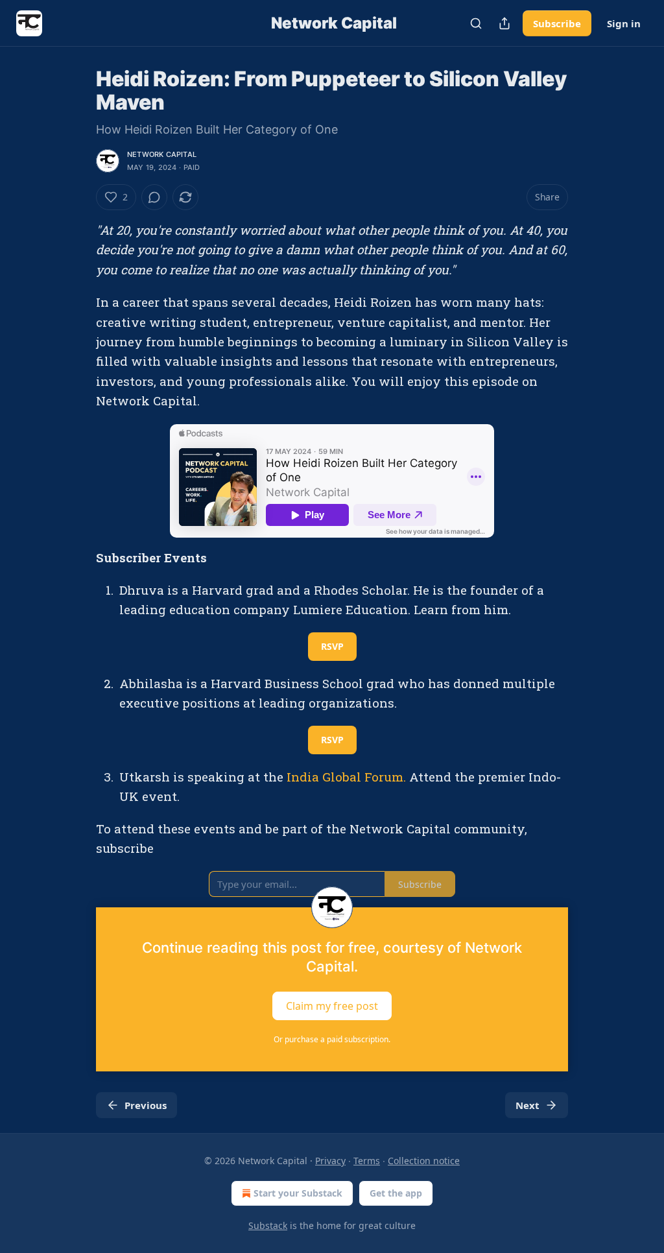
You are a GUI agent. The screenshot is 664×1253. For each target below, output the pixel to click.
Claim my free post (332, 1006)
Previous (145, 1105)
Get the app (396, 1193)
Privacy (330, 1160)
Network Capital (161, 154)
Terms (366, 1160)
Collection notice (424, 1160)
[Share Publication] (504, 23)
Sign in (624, 23)
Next (528, 1105)
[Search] (476, 23)
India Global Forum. (346, 777)
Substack (267, 1225)
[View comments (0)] (154, 197)
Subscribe (557, 23)
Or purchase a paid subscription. (332, 1039)
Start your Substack (298, 1193)
